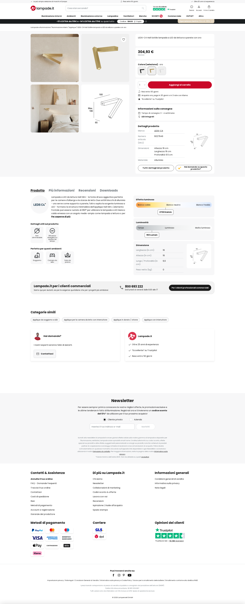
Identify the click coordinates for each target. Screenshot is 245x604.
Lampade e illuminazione (40, 27)
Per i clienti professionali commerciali (190, 288)
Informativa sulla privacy (167, 483)
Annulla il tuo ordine (42, 479)
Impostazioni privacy (55, 580)
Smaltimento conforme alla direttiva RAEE (181, 580)
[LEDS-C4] (40, 204)
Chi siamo (97, 479)
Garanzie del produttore (43, 514)
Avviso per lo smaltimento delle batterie (148, 580)
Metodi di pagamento (41, 505)
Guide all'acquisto (114, 505)
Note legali (160, 487)
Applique (72, 27)
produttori (145, 457)
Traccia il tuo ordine (40, 487)
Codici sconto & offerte (104, 492)
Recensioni (87, 190)
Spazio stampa (100, 509)
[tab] (38, 190)
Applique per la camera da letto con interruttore (85, 320)
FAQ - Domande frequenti (44, 483)
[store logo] (42, 8)
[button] (55, 109)
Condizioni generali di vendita (169, 479)
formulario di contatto (101, 451)
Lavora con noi (100, 496)
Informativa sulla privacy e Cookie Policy (116, 580)
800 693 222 (134, 286)
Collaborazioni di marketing (106, 487)
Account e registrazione (43, 509)
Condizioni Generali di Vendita (87, 580)
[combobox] (106, 8)
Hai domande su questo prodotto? (195, 168)
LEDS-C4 (158, 130)
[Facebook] (115, 575)
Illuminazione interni (60, 27)
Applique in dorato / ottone (126, 320)
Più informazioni (62, 190)
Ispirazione (98, 505)
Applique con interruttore (155, 320)
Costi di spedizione (40, 496)
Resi (33, 501)
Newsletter (98, 483)
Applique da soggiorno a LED (45, 320)
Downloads (109, 190)
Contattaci (36, 492)
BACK (130, 21)
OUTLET (190, 16)
